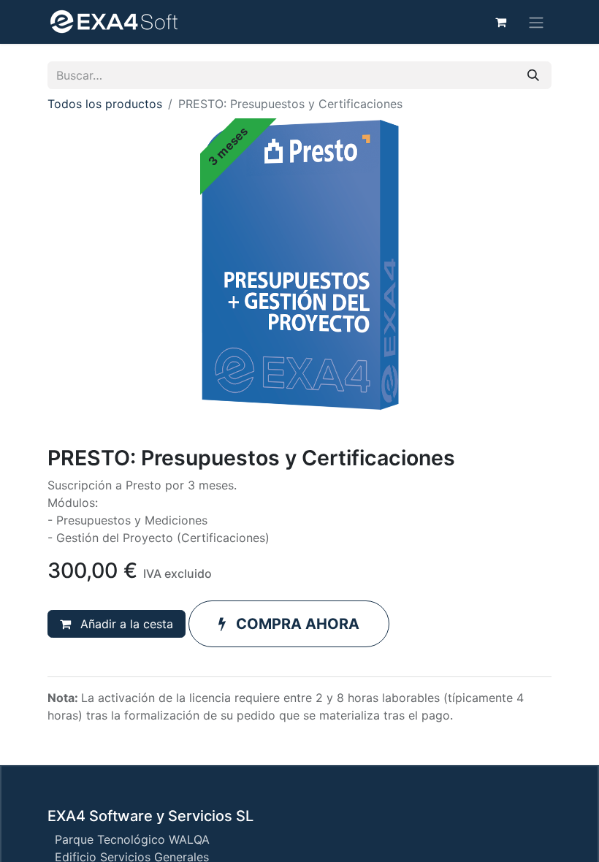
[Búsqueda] (533, 75)
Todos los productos (104, 103)
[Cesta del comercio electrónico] (500, 22)
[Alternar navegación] (536, 22)
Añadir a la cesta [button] (125, 624)
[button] (288, 623)
